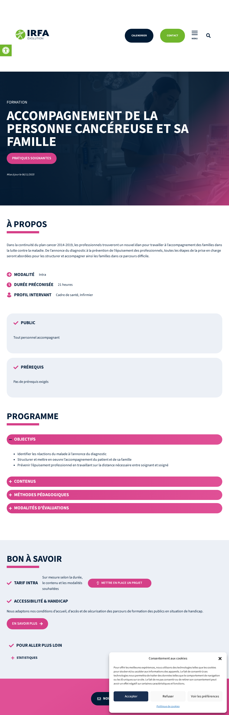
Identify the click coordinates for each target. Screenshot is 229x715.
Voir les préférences (205, 696)
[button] (6, 50)
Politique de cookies (168, 706)
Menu (195, 38)
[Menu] (195, 33)
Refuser (168, 696)
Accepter (131, 696)
